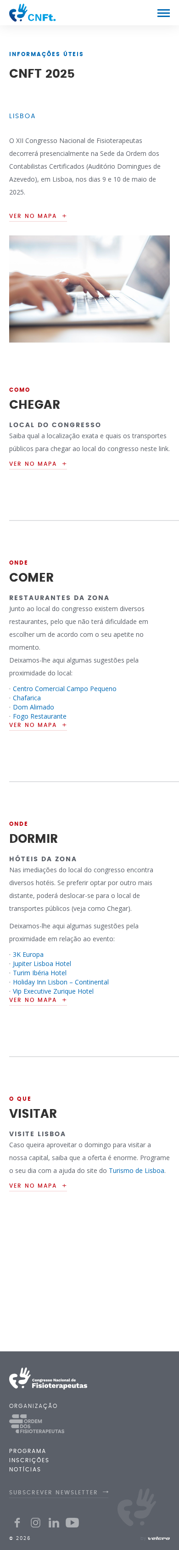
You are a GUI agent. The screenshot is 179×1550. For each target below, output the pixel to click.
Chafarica (27, 697)
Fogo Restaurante (40, 716)
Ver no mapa (33, 464)
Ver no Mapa (33, 216)
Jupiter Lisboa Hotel (42, 963)
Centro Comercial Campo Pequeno (65, 688)
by (143, 1538)
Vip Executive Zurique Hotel (53, 991)
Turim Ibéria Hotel (40, 972)
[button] (163, 13)
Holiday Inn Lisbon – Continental (61, 982)
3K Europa (28, 954)
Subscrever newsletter (53, 1492)
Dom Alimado (33, 707)
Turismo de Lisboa (136, 1170)
